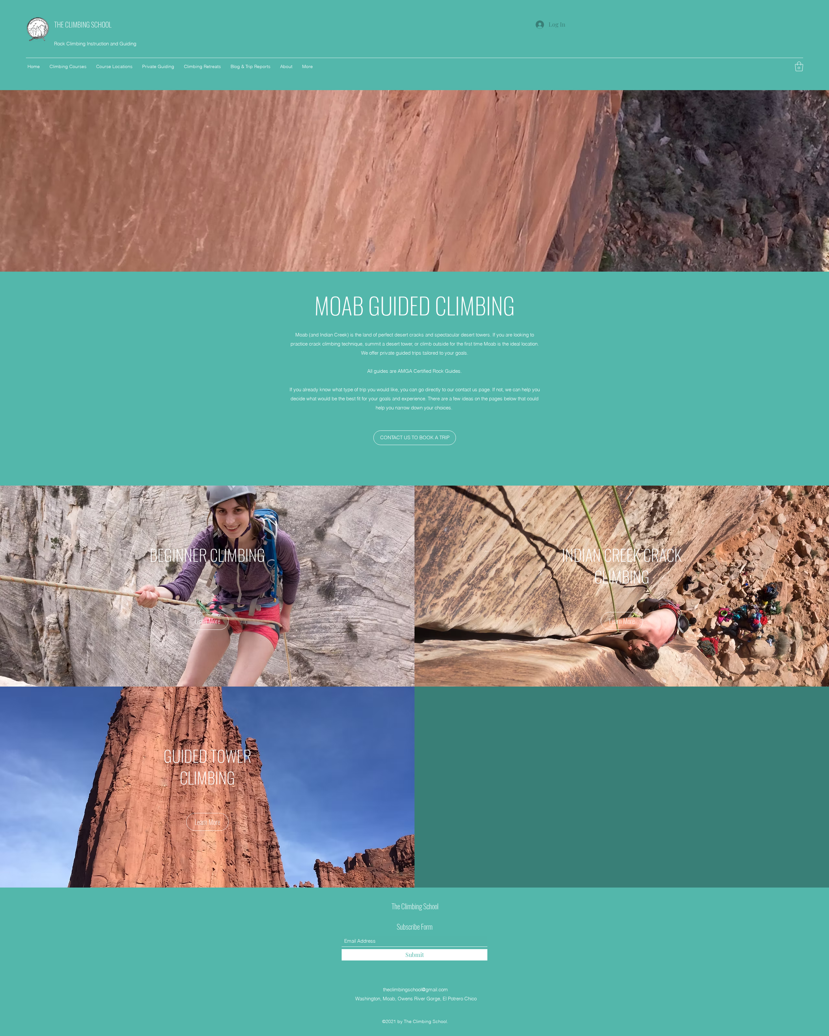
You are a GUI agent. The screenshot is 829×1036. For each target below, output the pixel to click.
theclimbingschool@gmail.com (415, 989)
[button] (799, 66)
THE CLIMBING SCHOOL (82, 24)
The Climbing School (415, 906)
